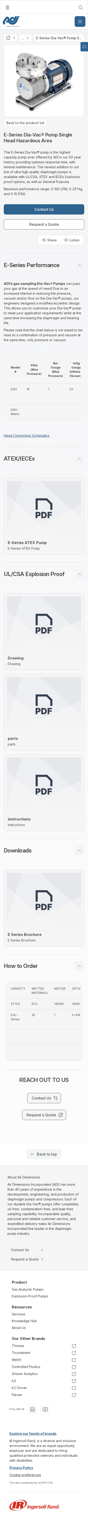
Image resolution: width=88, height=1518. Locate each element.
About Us (19, 1328)
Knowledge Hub (24, 1321)
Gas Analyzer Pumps (27, 1289)
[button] (44, 265)
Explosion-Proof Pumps (30, 1296)
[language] (7, 7)
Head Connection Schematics (27, 435)
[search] (80, 7)
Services (18, 1314)
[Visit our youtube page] (45, 1409)
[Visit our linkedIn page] (32, 1409)
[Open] (80, 21)
